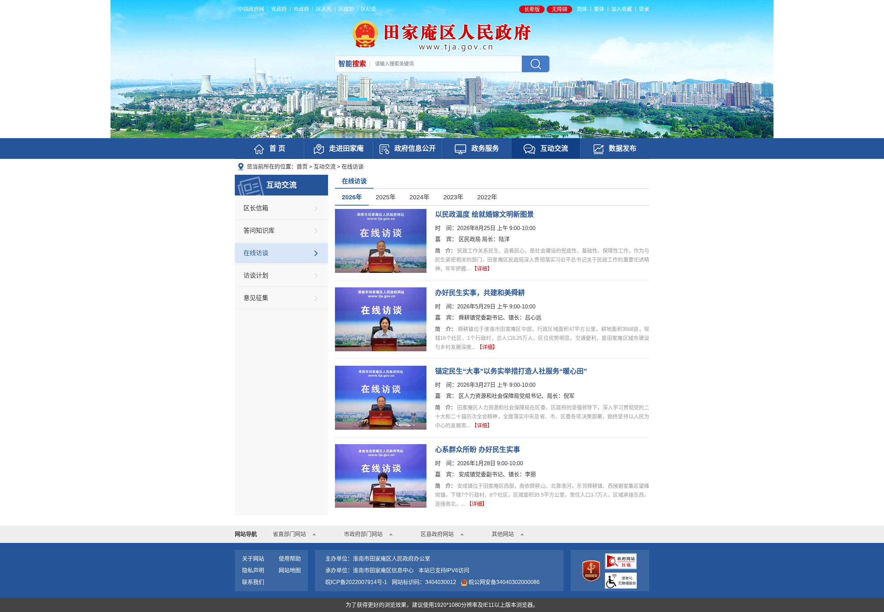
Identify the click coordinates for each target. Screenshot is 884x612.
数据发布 (622, 148)
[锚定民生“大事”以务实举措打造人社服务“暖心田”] (380, 397)
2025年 (386, 197)
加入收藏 (621, 9)
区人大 (324, 9)
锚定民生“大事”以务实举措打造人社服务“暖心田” (511, 371)
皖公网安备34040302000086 (503, 582)
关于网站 (253, 559)
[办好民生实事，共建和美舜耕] (380, 319)
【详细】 (482, 268)
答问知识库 (259, 230)
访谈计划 (255, 275)
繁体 (599, 9)
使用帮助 (290, 559)
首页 (302, 167)
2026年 (352, 197)
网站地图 (290, 570)
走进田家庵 (346, 148)
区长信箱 (255, 208)
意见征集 (255, 298)
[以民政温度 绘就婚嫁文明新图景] (380, 240)
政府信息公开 (415, 148)
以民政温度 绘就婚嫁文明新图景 (484, 214)
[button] (532, 9)
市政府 (301, 9)
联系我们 (253, 582)
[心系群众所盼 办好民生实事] (380, 475)
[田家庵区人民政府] (442, 35)
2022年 (487, 197)
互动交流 (554, 148)
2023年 (453, 197)
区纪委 (368, 9)
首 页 (277, 148)
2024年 (420, 197)
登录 (644, 9)
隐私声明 (253, 570)
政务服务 (485, 148)
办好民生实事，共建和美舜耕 (480, 293)
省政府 (279, 9)
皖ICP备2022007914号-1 (356, 582)
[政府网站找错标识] (621, 561)
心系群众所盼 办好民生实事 (477, 449)
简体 (582, 9)
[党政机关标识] (591, 570)
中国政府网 (251, 9)
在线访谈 (353, 167)
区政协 (346, 9)
